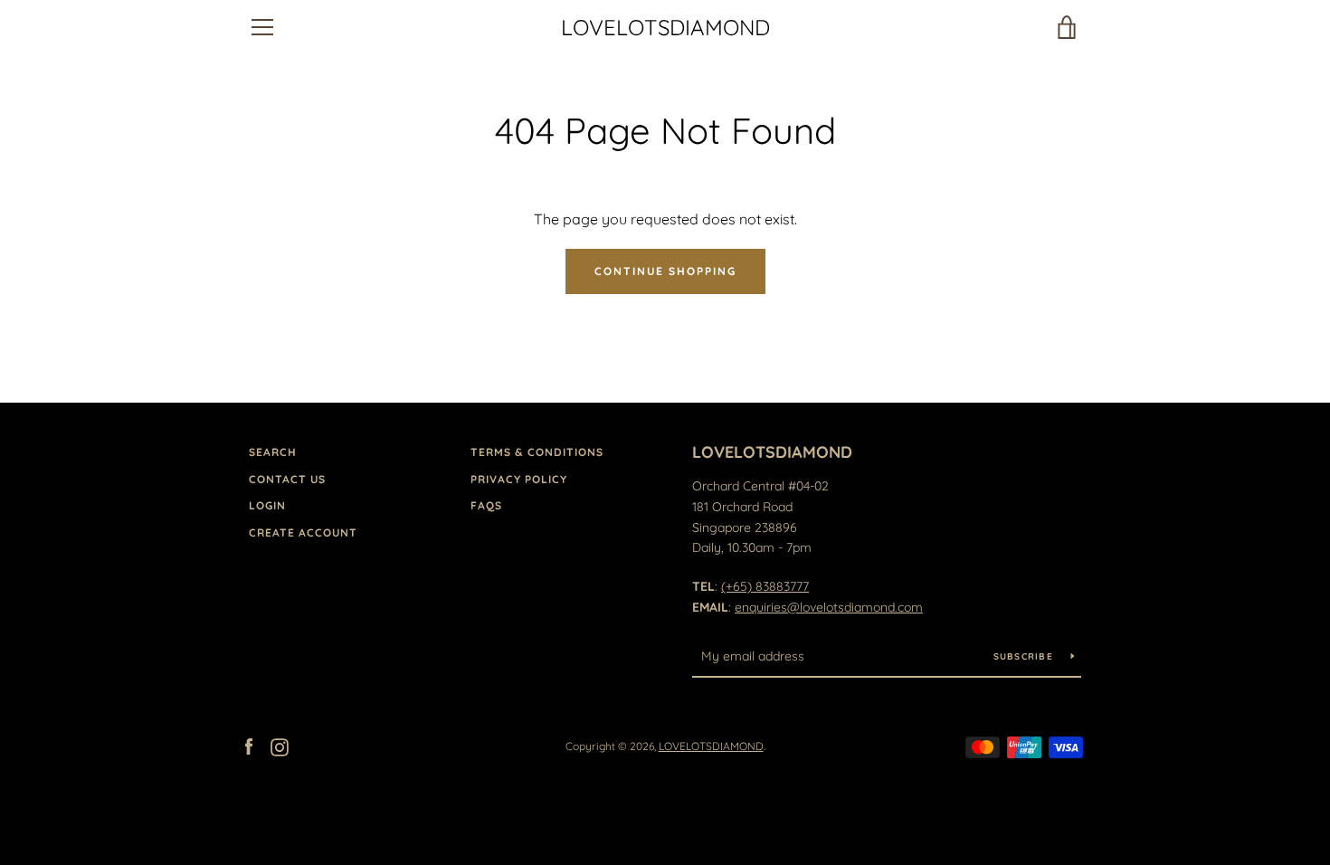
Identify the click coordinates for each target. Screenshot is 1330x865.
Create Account (303, 532)
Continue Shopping (665, 271)
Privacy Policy (518, 479)
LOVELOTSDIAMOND (665, 27)
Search (273, 452)
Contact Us (287, 479)
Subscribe (1025, 656)
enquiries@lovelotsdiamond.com (829, 607)
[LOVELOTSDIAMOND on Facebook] (249, 746)
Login (267, 505)
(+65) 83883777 (765, 586)
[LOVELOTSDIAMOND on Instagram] (280, 746)
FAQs (486, 505)
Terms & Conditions (536, 452)
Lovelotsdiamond (772, 452)
